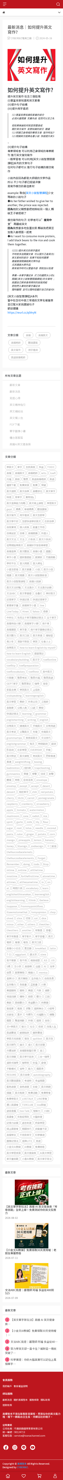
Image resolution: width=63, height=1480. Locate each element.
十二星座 (51, 846)
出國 (37, 966)
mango (11, 840)
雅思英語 (48, 677)
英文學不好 (12, 521)
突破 (43, 485)
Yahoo (36, 611)
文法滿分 (29, 587)
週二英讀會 (12, 1104)
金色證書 (24, 1086)
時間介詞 (17, 888)
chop (53, 912)
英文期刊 (11, 1044)
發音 (45, 683)
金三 (42, 1050)
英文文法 (11, 539)
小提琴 (50, 1008)
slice (19, 918)
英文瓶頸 (19, 1092)
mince (10, 924)
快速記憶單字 (40, 599)
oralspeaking (14, 695)
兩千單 (45, 623)
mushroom (13, 816)
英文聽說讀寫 (14, 1080)
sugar (10, 828)
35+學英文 (12, 1026)
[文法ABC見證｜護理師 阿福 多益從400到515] (31, 1275)
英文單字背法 (44, 1159)
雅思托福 (35, 677)
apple (10, 810)
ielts (43, 473)
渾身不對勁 (23, 641)
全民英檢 (30, 467)
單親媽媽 (29, 509)
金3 (30, 1044)
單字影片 (26, 936)
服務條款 (34, 1399)
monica (43, 972)
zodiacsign (37, 846)
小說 (37, 569)
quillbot (37, 1038)
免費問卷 (40, 1147)
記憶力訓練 (12, 1123)
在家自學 (49, 521)
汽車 (38, 990)
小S (53, 960)
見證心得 (15, 398)
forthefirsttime (30, 876)
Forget (42, 858)
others (31, 924)
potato (42, 834)
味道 (9, 497)
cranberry (27, 804)
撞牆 (9, 1092)
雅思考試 (22, 677)
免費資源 (24, 485)
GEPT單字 (12, 683)
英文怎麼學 (39, 515)
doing (26, 864)
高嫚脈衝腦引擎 (28, 1050)
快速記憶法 (12, 713)
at (8, 888)
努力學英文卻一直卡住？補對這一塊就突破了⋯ (30, 1351)
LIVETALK (27, 1098)
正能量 (33, 984)
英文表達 (37, 635)
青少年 (10, 641)
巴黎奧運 (50, 756)
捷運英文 (24, 725)
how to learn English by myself (37, 647)
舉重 (26, 773)
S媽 (8, 966)
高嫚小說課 (35, 581)
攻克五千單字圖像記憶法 (30, 617)
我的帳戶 (7, 1386)
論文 (22, 1044)
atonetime (49, 876)
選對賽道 (37, 1032)
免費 (35, 485)
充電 (35, 731)
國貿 (38, 1020)
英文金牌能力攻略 (16, 503)
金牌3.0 (10, 978)
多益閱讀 (40, 1080)
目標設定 (11, 533)
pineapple (24, 840)
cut (36, 918)
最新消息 (15, 391)
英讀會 (10, 1116)
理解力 (36, 1111)
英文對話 (11, 756)
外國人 (44, 533)
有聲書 (38, 930)
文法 (22, 539)
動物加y (30, 497)
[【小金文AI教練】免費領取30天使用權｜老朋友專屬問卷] (31, 1235)
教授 (41, 707)
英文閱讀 (19, 575)
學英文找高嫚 (14, 1038)
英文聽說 (24, 551)
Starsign (22, 846)
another (26, 930)
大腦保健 (37, 1116)
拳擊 (34, 773)
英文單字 (50, 491)
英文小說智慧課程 (36, 193)
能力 (30, 1068)
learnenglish (42, 894)
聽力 (38, 996)
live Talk (24, 1111)
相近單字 (23, 792)
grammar (40, 713)
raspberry (12, 804)
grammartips (14, 737)
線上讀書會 (12, 1128)
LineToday (13, 611)
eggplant (20, 954)
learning (27, 713)
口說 (47, 996)
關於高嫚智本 (21, 1399)
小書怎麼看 (12, 569)
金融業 (10, 707)
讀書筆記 (39, 653)
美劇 (9, 1002)
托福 (9, 479)
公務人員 (22, 707)
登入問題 (24, 563)
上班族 (36, 689)
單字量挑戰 (12, 1159)
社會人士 (46, 641)
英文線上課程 (36, 503)
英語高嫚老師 (18, 357)
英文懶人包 (16, 418)
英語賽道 (11, 1032)
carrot (31, 798)
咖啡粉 (25, 1062)
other (20, 924)
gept (9, 509)
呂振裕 (10, 1014)
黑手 (19, 1014)
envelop (11, 786)
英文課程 (24, 756)
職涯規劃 (19, 1020)
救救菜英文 (31, 737)
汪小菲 (17, 966)
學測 (35, 641)
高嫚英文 (43, 335)
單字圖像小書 (18, 431)
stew (43, 954)
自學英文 (11, 647)
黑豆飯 (27, 948)
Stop (46, 864)
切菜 (28, 918)
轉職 (52, 1014)
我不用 (23, 960)
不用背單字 (25, 1135)
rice (45, 816)
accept (35, 786)
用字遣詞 (33, 350)
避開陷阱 (24, 1032)
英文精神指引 (18, 405)
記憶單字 (11, 599)
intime (10, 870)
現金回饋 (11, 996)
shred (10, 918)
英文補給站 (16, 411)
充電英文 (46, 731)
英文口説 (36, 942)
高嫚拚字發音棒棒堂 (37, 545)
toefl (53, 473)
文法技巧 (46, 737)
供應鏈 (44, 1002)
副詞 (53, 743)
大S (45, 960)
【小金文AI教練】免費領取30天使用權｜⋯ (30, 1333)
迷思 (9, 972)
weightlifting (22, 761)
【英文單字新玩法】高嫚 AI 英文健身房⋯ (30, 1322)
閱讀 (9, 575)
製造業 (10, 1008)
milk (29, 822)
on (48, 882)
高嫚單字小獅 (31, 623)
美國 (30, 990)
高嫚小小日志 (14, 948)
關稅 (22, 990)
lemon (37, 840)
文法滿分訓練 (44, 587)
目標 (22, 533)
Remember (13, 864)
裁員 (19, 1008)
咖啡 (37, 683)
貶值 (35, 1062)
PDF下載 (15, 424)
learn (45, 888)
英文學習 (11, 701)
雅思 (25, 479)
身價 (43, 1062)
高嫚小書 (37, 551)
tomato (21, 810)
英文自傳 (25, 1074)
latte (53, 948)
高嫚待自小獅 (14, 623)
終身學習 (40, 1123)
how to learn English (19, 653)
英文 (50, 936)
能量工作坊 (39, 527)
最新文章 (15, 385)
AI (45, 966)
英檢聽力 (19, 1002)
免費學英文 (12, 1098)
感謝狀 (38, 557)
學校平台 (11, 563)
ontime (22, 870)
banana (49, 840)
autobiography (42, 1074)
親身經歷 (35, 960)
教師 (22, 701)
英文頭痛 (11, 1056)
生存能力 (36, 978)
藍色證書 (11, 1086)
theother (44, 924)
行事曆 (10, 677)
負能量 (23, 984)
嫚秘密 (49, 635)
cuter (20, 834)
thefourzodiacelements (20, 858)
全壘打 (38, 593)
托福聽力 (41, 1014)
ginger (30, 834)
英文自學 (24, 491)
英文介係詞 (45, 539)
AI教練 (27, 1147)
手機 (48, 749)
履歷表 (40, 1068)
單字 (19, 467)
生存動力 (11, 984)
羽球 (42, 773)
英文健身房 (30, 1153)
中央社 (10, 617)
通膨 (47, 990)
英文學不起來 (27, 1056)
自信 (47, 1020)
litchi (21, 798)
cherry (10, 798)
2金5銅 (27, 768)
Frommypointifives (32, 906)
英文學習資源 (14, 1153)
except (23, 786)
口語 (32, 707)
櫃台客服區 (16, 438)
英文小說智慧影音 (37, 575)
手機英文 (37, 725)
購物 (22, 996)
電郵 (9, 942)
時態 (17, 780)
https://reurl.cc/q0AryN (22, 312)
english (44, 719)
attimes (11, 882)
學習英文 (51, 503)
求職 (28, 1008)
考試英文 (37, 756)
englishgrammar (16, 743)
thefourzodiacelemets (19, 852)
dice (43, 918)
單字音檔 (40, 936)
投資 (40, 1026)
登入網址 (37, 563)
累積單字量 (12, 605)
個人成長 (24, 527)
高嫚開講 (32, 533)
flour (45, 822)
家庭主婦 (11, 689)
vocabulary (32, 888)
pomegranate (46, 798)
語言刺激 (26, 1123)
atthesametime (28, 882)
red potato (47, 792)
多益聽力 (32, 1002)
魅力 (24, 1026)
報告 (25, 942)
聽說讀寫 (33, 342)
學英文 (10, 467)
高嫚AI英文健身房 (20, 444)
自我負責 (49, 978)
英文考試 (11, 731)
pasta (10, 834)
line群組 (41, 1104)
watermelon (37, 810)
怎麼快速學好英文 (31, 521)
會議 (17, 942)
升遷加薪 (11, 1050)
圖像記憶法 (12, 1141)
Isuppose (12, 906)
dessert (11, 792)
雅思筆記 (26, 683)
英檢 (17, 479)
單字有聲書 (12, 936)
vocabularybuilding (18, 659)
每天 (32, 743)
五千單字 (51, 617)
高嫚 (28, 335)
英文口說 (24, 635)
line (42, 605)
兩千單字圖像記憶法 (41, 629)
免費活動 (32, 1092)
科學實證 (40, 1135)
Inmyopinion (38, 912)
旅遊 (30, 996)
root (19, 828)
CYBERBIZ (22, 1467)
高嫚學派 (11, 1135)
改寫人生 (51, 1026)
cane (25, 816)
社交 (32, 1026)
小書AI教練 (28, 1159)
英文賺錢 (23, 978)
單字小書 (11, 557)
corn (52, 834)
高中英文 (47, 671)
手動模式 (11, 1068)
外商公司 (32, 701)
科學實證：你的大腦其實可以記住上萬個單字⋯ (30, 1362)
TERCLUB (27, 1104)
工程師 (44, 701)
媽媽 (18, 509)
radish (35, 816)
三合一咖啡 (43, 1056)
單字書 (23, 629)
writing (31, 719)
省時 (22, 1068)
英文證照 (11, 491)
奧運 (9, 761)
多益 (41, 467)
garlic (19, 822)
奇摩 (45, 611)
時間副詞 (43, 743)
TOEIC (51, 467)
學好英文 (50, 593)
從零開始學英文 (15, 545)
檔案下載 (11, 485)
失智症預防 (23, 1116)
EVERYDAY (36, 749)
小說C (47, 1111)
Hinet (25, 611)
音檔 (48, 930)
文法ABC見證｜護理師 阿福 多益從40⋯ (32, 1342)
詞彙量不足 (41, 1128)
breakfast (40, 948)
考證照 (27, 1080)
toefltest (34, 671)
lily (37, 822)
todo (36, 864)
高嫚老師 (15, 342)
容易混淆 (28, 780)
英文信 (49, 1038)
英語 (52, 479)
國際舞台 (39, 1008)
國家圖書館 (25, 557)
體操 (9, 780)
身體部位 (37, 491)
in (42, 882)
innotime (12, 876)
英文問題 (46, 1086)
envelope (41, 780)
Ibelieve (44, 900)
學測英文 (24, 689)
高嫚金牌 (11, 551)
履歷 (9, 1020)
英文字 (36, 659)
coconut (51, 828)
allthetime (36, 870)
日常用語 (50, 725)
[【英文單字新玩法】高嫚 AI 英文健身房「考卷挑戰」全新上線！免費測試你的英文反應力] (31, 1192)
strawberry (42, 804)
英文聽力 (11, 635)
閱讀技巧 (26, 1128)
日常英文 (11, 725)
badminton (13, 768)
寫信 (26, 1038)
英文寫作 (15, 350)
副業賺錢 (19, 972)
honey (10, 846)
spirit (10, 822)
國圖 (48, 551)
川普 (43, 984)
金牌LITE (27, 1141)
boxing (38, 761)
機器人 (31, 972)
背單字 (18, 497)
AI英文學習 (46, 1153)
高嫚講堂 (11, 629)
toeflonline (49, 659)
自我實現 (11, 527)
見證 (38, 1141)
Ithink (32, 900)
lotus (29, 828)
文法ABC (11, 593)
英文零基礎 (25, 593)
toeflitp (11, 665)
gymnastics (13, 773)
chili (34, 792)
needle (39, 828)
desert (46, 786)
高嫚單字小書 (29, 605)
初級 (35, 1086)
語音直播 (11, 1111)
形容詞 (10, 749)
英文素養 (26, 569)
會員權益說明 (21, 1386)
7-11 (9, 954)
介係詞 (31, 539)
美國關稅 (11, 990)
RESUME (11, 1074)
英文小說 (48, 569)
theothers (12, 930)
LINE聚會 (42, 1098)
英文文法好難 (14, 587)
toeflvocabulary (16, 671)
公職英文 (24, 731)
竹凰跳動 (50, 557)
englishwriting (15, 719)
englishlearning (16, 900)
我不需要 (11, 960)
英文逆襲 (40, 1044)
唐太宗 (33, 954)
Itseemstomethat (17, 912)
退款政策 (7, 1405)
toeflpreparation (29, 665)
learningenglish (34, 695)
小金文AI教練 (14, 1147)
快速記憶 (24, 599)
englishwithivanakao (19, 894)
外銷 (30, 1020)
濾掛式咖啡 (12, 1062)
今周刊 (29, 1014)
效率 (52, 966)
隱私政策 (45, 1399)
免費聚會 (46, 1092)
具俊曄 (28, 966)
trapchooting (42, 768)
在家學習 (22, 749)
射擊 (51, 773)
